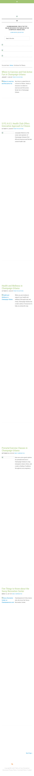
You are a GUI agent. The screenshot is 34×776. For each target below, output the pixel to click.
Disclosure (5, 770)
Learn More (13, 32)
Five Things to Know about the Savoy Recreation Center (15, 590)
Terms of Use (18, 768)
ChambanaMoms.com (17, 8)
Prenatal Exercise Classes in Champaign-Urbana (14, 449)
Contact (29, 770)
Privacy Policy (13, 770)
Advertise (21, 32)
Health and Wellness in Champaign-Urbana (12, 287)
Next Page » (29, 753)
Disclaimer (26, 768)
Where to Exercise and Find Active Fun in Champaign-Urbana (17, 73)
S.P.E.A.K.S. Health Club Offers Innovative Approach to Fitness (16, 124)
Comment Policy (21, 770)
